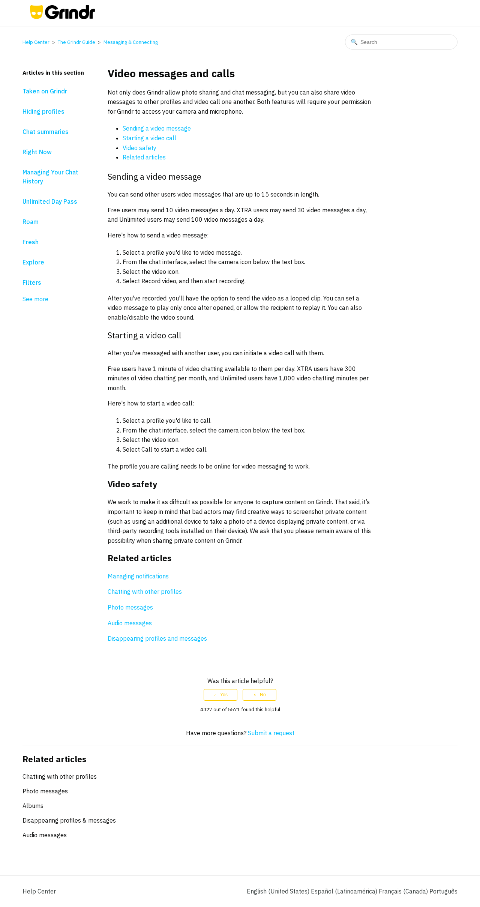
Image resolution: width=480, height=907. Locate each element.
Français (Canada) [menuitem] (404, 891)
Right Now (37, 152)
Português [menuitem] (443, 891)
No (263, 694)
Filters (31, 282)
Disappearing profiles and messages (157, 638)
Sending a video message (157, 128)
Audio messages (130, 623)
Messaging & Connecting (131, 42)
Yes (224, 694)
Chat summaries (45, 131)
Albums (33, 805)
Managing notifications (138, 576)
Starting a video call (149, 138)
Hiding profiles (43, 111)
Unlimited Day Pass (49, 201)
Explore (33, 262)
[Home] (62, 17)
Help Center (36, 42)
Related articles (144, 157)
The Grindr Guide (76, 42)
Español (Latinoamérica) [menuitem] (345, 891)
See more (35, 299)
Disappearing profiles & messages (69, 820)
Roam (30, 221)
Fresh (30, 242)
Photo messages (130, 607)
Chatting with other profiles (145, 591)
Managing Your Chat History (50, 176)
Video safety (139, 148)
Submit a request (271, 733)
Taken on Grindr (44, 91)
